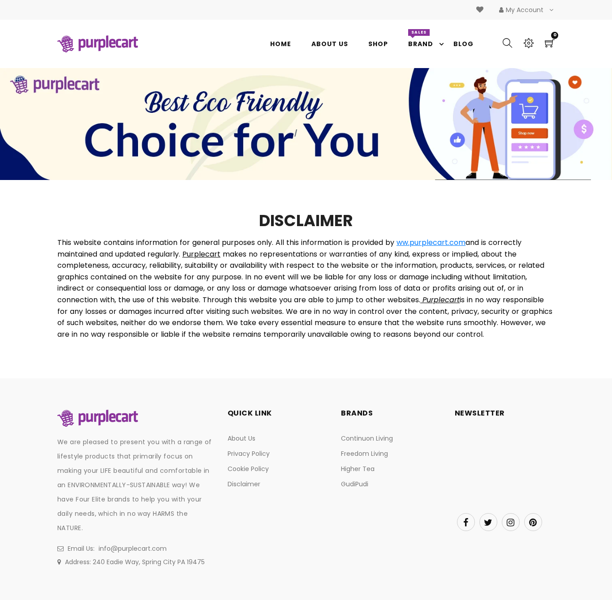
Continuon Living (367, 438)
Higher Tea (358, 468)
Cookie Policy (248, 468)
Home (281, 133)
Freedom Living (364, 453)
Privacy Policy (249, 453)
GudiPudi (354, 484)
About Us (241, 438)
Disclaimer (244, 484)
